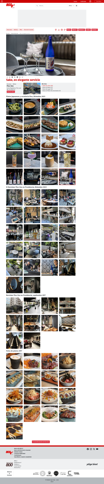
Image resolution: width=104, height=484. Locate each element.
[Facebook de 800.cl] (88, 449)
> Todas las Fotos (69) (47, 85)
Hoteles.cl (16, 464)
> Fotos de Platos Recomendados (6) (51, 90)
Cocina (87, 29)
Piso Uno (8, 33)
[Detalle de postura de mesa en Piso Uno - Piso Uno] (32, 323)
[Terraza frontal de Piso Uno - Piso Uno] (67, 197)
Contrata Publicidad (19, 453)
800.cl (15, 461)
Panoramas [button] (9, 29)
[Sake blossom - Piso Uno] (32, 159)
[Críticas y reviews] (62, 30)
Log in (52, 481)
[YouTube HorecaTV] (97, 449)
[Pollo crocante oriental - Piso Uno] (32, 414)
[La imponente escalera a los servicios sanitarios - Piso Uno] (67, 267)
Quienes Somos (18, 452)
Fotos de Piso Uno (14, 33)
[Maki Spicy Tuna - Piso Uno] (67, 396)
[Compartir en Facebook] (12, 77)
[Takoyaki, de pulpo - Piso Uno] (32, 124)
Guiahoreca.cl (17, 462)
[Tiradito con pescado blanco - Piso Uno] (49, 396)
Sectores (94, 29)
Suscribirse (98, 1)
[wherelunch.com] (76, 473)
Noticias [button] (16, 29)
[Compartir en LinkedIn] (17, 77)
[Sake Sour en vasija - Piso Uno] (49, 159)
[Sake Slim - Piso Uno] (14, 159)
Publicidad (83, 1)
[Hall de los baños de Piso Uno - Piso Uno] (32, 340)
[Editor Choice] (56, 30)
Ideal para (81, 29)
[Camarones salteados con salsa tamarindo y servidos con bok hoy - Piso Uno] (49, 414)
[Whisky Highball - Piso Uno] (67, 159)
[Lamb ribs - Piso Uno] (32, 142)
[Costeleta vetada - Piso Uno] (67, 414)
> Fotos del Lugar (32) (47, 89)
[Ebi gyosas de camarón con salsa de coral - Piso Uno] (14, 379)
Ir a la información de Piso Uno (41, 441)
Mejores (74, 29)
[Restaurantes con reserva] (65, 30)
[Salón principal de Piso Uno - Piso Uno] (32, 197)
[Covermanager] (70, 473)
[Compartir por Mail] (10, 77)
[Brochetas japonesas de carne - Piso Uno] (49, 124)
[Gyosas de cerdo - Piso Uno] (14, 124)
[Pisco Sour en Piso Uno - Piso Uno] (14, 361)
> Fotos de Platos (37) (47, 87)
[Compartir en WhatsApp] (20, 77)
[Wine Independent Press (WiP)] (56, 473)
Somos (75, 1)
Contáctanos (17, 455)
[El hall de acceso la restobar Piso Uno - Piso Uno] (14, 197)
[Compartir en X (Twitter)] (15, 77)
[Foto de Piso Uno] (49, 361)
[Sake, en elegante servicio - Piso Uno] (14, 177)
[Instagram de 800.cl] (91, 449)
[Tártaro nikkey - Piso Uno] (32, 361)
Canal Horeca (17, 466)
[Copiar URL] (22, 77)
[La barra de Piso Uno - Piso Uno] (49, 215)
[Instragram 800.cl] (90, 1)
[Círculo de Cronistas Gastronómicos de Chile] (42, 473)
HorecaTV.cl (17, 467)
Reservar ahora (10, 91)
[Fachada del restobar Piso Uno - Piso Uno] (14, 305)
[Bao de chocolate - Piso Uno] (67, 142)
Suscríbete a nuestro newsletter (23, 457)
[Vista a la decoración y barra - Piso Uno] (49, 305)
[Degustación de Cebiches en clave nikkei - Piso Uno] (49, 379)
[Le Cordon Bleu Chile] (49, 473)
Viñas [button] (21, 29)
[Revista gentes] (63, 473)
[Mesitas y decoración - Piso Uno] (67, 323)
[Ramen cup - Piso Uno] (32, 107)
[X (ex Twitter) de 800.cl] (94, 449)
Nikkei (14, 84)
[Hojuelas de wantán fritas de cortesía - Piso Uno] (67, 361)
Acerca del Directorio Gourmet (22, 450)
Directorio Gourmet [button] (28, 29)
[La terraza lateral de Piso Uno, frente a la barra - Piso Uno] (49, 232)
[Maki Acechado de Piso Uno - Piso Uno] (14, 414)
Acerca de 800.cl (18, 448)
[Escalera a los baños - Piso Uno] (14, 340)
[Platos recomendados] (59, 30)
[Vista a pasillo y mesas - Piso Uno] (14, 323)
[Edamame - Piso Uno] (14, 107)
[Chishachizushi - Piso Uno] (49, 107)
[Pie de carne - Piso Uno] (67, 124)
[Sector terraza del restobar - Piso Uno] (32, 305)
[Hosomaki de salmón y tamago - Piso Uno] (67, 107)
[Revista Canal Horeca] (36, 473)
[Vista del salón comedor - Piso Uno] (49, 323)
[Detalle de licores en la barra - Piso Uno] (67, 305)
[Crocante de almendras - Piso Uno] (49, 142)
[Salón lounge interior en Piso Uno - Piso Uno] (49, 250)
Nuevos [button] (69, 29)
